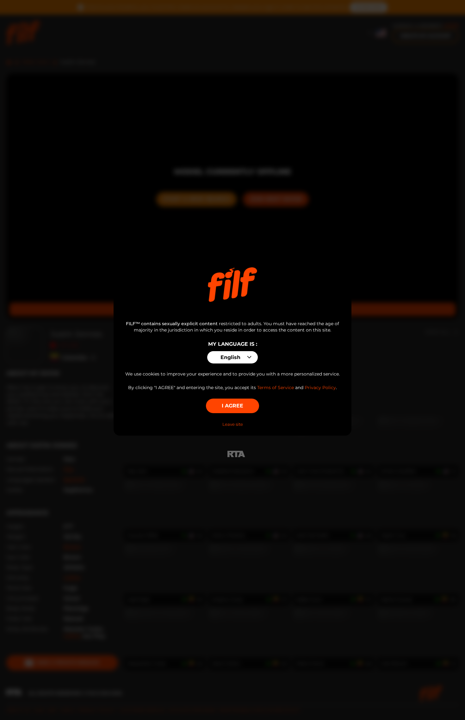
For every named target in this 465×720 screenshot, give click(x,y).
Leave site (232, 424)
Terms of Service (275, 387)
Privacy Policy (320, 387)
